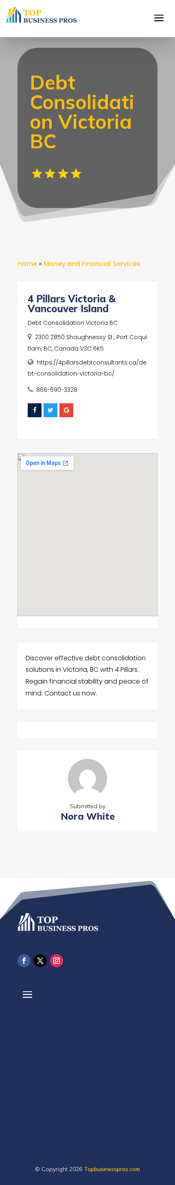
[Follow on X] (40, 960)
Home (27, 263)
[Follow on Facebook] (24, 960)
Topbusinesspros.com (112, 1169)
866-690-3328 (56, 390)
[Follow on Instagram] (56, 960)
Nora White (88, 816)
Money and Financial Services (92, 263)
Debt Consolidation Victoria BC (73, 323)
